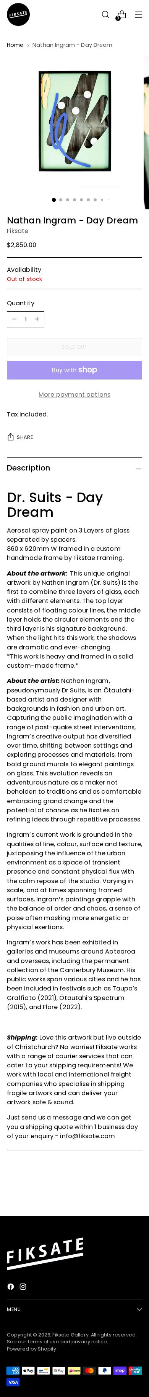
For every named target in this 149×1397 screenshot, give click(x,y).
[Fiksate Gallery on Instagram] (23, 1288)
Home (15, 45)
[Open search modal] (105, 14)
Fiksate (18, 230)
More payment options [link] (74, 394)
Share (25, 437)
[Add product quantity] (14, 319)
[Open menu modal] (138, 14)
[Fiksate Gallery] (18, 14)
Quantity (20, 303)
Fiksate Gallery (70, 1335)
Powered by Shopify (31, 1349)
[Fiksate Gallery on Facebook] (11, 1288)
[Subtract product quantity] (37, 319)
